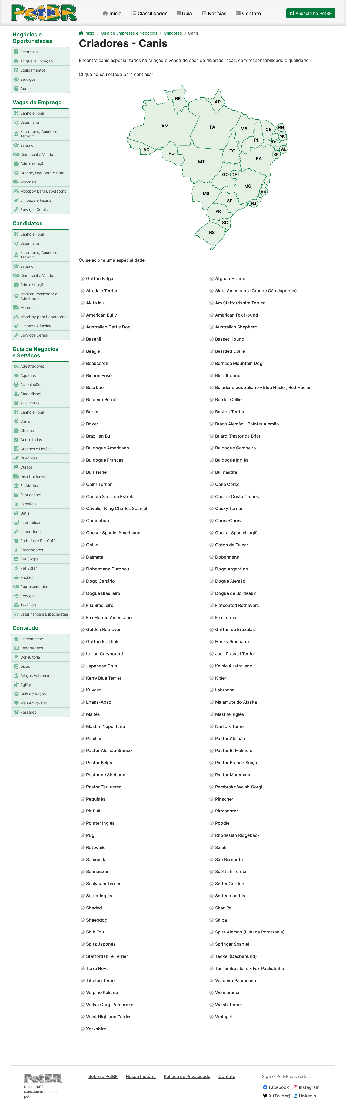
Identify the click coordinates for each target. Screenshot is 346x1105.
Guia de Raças (33, 693)
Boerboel (95, 387)
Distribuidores (32, 476)
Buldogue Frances (105, 460)
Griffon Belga (99, 278)
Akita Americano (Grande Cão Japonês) (256, 290)
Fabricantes (30, 494)
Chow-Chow (228, 520)
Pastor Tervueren (104, 787)
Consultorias (31, 439)
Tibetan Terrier (101, 980)
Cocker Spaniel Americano (113, 532)
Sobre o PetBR (103, 1076)
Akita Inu (95, 302)
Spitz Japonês (101, 944)
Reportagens (31, 648)
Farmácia (28, 504)
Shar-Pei (223, 908)
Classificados (152, 13)
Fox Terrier (226, 617)
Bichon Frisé (99, 375)
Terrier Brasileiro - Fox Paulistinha (249, 968)
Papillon (94, 738)
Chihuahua (97, 520)
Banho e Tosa (32, 113)
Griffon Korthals (102, 641)
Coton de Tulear (231, 545)
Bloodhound (228, 375)
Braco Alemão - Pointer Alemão (247, 423)
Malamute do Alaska (236, 702)
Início (115, 13)
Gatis (24, 513)
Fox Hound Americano (109, 617)
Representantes (34, 586)
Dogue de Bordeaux (235, 593)
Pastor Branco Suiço (236, 762)
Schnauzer (97, 871)
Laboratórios (31, 531)
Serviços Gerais (34, 209)
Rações (26, 577)
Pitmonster (226, 811)
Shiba (221, 920)
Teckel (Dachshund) (236, 956)
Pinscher (224, 799)
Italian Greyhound (104, 653)
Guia (187, 13)
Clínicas (27, 430)
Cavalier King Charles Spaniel (116, 508)
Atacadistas (30, 393)
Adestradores (32, 366)
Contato (251, 13)
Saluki (221, 847)
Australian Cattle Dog (108, 327)
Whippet (224, 1016)
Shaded (94, 908)
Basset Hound (229, 339)
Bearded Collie (230, 351)
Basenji (93, 339)
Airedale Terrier (101, 290)
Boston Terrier (229, 411)
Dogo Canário (100, 581)
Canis (25, 421)
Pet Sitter (28, 568)
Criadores (28, 458)
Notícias (217, 13)
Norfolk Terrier (230, 726)
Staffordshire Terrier (107, 956)
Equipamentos (32, 70)
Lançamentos (32, 638)
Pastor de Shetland (105, 774)
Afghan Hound (230, 278)
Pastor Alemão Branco (109, 750)
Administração (32, 163)
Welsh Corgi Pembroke (109, 1004)
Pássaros (28, 712)
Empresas (29, 51)
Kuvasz (93, 690)
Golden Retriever (103, 629)
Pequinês (95, 799)
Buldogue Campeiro (235, 448)
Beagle (93, 351)
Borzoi (92, 411)
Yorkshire (96, 1029)
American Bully (101, 315)
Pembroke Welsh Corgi (238, 787)
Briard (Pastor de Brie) (237, 436)
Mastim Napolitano (105, 726)
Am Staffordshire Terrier (240, 302)
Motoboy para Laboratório (43, 191)
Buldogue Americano (107, 448)
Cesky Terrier (228, 508)
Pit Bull (93, 811)
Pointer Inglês (100, 823)
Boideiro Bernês (102, 399)
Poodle (222, 823)
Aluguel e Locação (36, 61)
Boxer (92, 423)
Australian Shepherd (236, 327)
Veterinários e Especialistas (44, 614)
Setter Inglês (99, 895)
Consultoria (30, 657)
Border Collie (228, 399)
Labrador (224, 690)
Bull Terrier (97, 472)
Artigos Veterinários (37, 675)
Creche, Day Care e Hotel (42, 172)
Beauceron (97, 363)
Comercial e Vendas (37, 154)
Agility (25, 684)
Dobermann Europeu (107, 569)
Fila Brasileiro (100, 605)
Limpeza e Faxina (35, 200)
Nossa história (141, 1076)
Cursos (26, 88)
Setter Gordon (229, 883)
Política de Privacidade (187, 1076)
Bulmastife (226, 472)
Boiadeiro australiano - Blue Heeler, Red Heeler (263, 387)
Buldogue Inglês (231, 460)
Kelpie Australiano (233, 666)
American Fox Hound (236, 315)
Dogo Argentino (231, 569)
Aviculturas (29, 403)
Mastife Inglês (229, 714)
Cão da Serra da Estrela (110, 496)
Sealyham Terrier (103, 883)
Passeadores (31, 550)
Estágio (26, 145)
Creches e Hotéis (35, 448)
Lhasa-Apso (98, 702)
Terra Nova (97, 968)
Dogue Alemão (230, 581)
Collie (92, 545)
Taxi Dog (28, 605)
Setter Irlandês (230, 895)
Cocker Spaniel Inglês (237, 532)
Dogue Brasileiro (103, 593)
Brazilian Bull (99, 436)
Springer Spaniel (232, 944)
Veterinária (29, 122)
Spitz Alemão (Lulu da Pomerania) (250, 932)
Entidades (29, 485)
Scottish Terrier (231, 871)
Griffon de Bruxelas (235, 629)
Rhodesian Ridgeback (237, 835)
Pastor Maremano (233, 774)
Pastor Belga (99, 762)
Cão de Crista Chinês (237, 496)
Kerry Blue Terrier (103, 678)
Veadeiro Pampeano (235, 980)
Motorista (28, 182)
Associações (31, 384)
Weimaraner (227, 992)
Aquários (28, 375)
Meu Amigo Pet (33, 703)
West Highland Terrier (108, 1016)
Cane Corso (227, 484)
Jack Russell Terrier (235, 653)
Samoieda (96, 859)
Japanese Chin (101, 666)
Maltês (93, 714)
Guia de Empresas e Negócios (129, 33)
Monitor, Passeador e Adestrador (38, 296)
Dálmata (94, 557)
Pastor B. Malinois (233, 750)
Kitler (220, 678)
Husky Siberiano (232, 641)
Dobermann (227, 557)
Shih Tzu (95, 932)
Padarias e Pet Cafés (38, 540)
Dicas (25, 666)
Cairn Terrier (99, 484)
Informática (30, 522)
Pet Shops (29, 559)
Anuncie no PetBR (313, 13)
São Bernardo (229, 859)
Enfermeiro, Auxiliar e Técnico (38, 133)
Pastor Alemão (230, 738)
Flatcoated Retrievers (237, 605)
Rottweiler (96, 847)
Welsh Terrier (228, 1004)
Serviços (27, 79)
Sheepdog (96, 920)
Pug (90, 835)
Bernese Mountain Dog (238, 363)
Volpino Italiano (102, 992)
